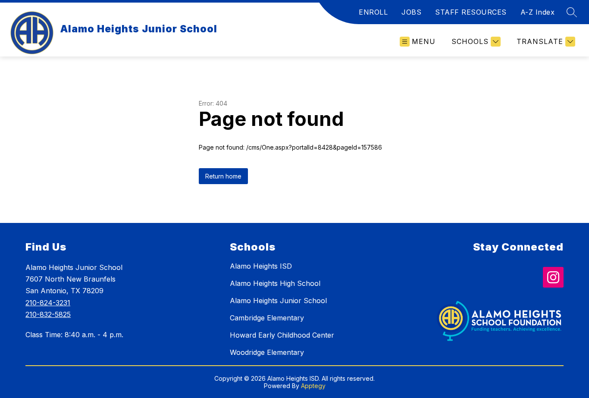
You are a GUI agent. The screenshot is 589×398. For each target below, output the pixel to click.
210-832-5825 (48, 314)
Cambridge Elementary (267, 317)
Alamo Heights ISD (261, 266)
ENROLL (373, 12)
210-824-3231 (47, 302)
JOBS (411, 12)
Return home (223, 176)
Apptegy (313, 385)
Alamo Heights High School (275, 283)
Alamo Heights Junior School (278, 300)
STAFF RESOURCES (471, 12)
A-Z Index (537, 12)
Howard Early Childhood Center (282, 335)
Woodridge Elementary (267, 352)
